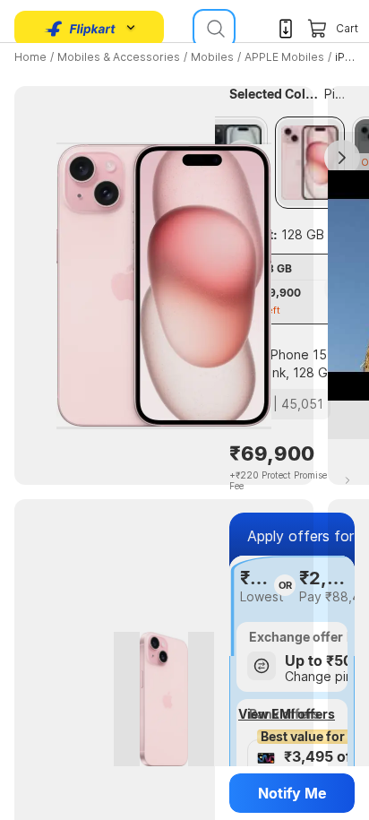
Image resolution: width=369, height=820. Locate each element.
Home (30, 57)
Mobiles (212, 57)
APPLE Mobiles (284, 57)
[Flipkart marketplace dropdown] (80, 28)
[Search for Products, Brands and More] (214, 29)
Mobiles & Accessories (118, 57)
